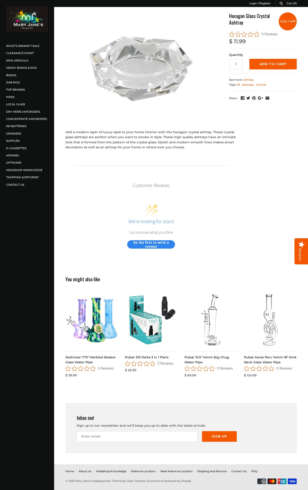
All (238, 84)
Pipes (10, 97)
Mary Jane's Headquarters (93, 481)
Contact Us (15, 184)
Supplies (13, 140)
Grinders (13, 133)
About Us (85, 471)
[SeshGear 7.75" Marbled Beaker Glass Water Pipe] (91, 320)
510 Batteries (16, 126)
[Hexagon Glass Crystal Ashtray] (141, 68)
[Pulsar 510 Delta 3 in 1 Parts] (151, 320)
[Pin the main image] (254, 98)
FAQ (254, 471)
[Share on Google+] (260, 98)
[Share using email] (267, 98)
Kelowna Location (143, 471)
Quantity (236, 55)
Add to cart (273, 64)
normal (261, 84)
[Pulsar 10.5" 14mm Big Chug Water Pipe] (210, 320)
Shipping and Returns (212, 471)
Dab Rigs (13, 82)
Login (253, 3)
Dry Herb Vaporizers (23, 111)
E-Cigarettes (16, 148)
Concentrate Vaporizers (26, 119)
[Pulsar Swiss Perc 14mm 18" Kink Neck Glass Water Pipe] (270, 320)
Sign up (219, 436)
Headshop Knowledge (24, 170)
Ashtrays (248, 84)
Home (69, 471)
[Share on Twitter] (248, 98)
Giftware (13, 162)
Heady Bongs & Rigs (21, 67)
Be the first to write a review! (151, 244)
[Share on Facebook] (242, 98)
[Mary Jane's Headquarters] (27, 19)
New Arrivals (17, 60)
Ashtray (248, 79)
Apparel (12, 155)
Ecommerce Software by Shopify (169, 481)
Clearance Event (20, 53)
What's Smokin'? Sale (22, 46)
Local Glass (15, 104)
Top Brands (15, 89)
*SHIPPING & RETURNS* (22, 177)
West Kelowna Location (176, 471)
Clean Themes (135, 481)
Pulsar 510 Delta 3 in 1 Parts (146, 357)
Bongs (11, 75)
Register (265, 3)
